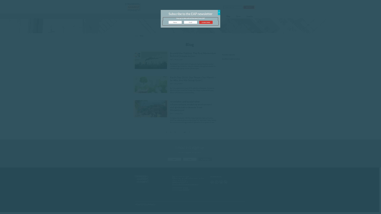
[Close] (219, 12)
